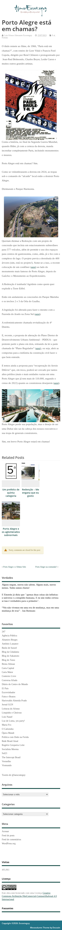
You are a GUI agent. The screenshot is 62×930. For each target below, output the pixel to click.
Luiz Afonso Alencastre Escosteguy (18, 35)
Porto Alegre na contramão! (46, 567)
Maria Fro (6, 725)
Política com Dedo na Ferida (15, 737)
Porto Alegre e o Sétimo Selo (14, 567)
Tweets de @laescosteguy (13, 775)
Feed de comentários (11, 839)
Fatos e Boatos (8, 696)
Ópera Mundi (8, 733)
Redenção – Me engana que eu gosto (30, 492)
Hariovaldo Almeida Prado (14, 700)
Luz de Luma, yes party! (13, 721)
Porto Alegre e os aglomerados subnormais (11, 532)
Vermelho (6, 761)
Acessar (5, 831)
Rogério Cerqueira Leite (13, 745)
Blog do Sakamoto (10, 656)
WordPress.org (9, 843)
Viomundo (7, 765)
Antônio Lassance (10, 643)
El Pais (5, 688)
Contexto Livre (9, 676)
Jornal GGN (7, 704)
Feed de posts (8, 835)
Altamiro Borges (9, 640)
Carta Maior (7, 672)
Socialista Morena (10, 749)
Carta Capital (8, 668)
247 (3, 631)
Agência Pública (9, 635)
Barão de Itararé (9, 648)
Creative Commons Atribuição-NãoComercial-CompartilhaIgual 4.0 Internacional (29, 896)
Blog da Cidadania (10, 652)
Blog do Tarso (8, 660)
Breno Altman (8, 664)
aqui (33, 267)
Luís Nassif (7, 717)
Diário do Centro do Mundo (15, 684)
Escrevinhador (8, 692)
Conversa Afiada (9, 680)
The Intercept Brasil (11, 757)
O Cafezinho (8, 729)
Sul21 (4, 753)
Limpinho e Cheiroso (12, 712)
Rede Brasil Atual (10, 741)
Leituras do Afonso (11, 708)
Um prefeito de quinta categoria (10, 492)
